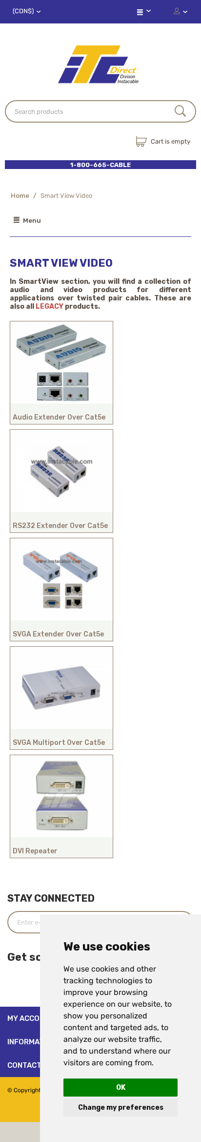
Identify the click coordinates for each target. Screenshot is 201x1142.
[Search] (180, 112)
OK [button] (120, 1087)
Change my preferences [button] (120, 1107)
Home (20, 195)
